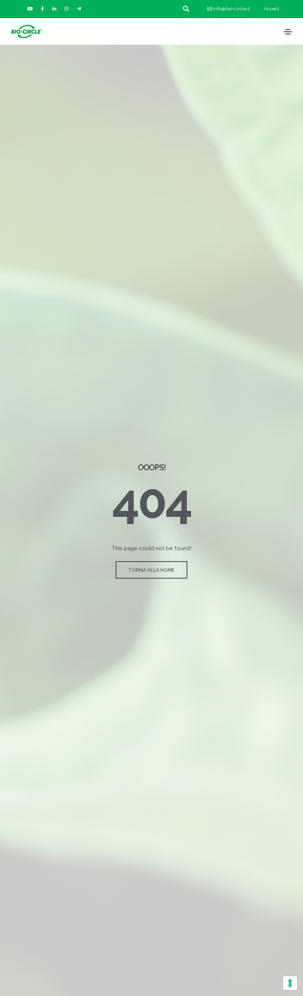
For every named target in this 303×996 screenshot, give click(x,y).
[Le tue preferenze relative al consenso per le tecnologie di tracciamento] (290, 983)
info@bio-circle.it (231, 8)
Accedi (271, 8)
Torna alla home (151, 570)
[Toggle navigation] (288, 31)
